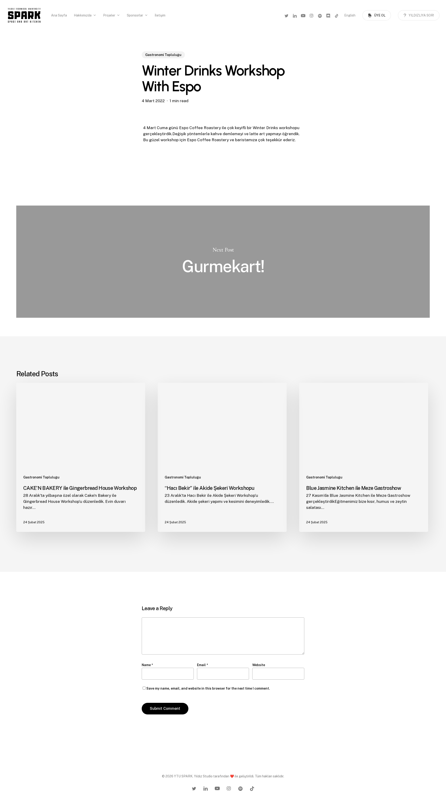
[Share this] (128, 130)
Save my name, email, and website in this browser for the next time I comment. (208, 688)
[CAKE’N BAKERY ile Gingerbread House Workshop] (80, 457)
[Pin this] (128, 172)
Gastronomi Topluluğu (163, 55)
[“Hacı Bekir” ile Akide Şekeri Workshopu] (222, 457)
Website (258, 665)
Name (147, 665)
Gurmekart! (223, 262)
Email (202, 665)
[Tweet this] (128, 144)
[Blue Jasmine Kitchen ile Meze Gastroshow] (363, 457)
